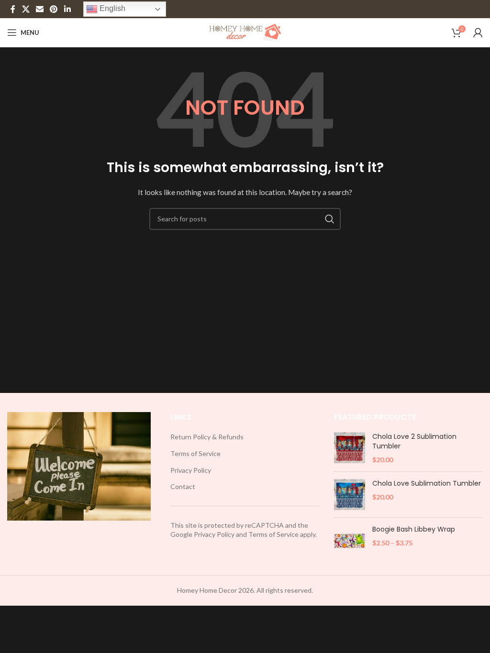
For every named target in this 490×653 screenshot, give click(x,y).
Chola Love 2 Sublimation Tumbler (414, 441)
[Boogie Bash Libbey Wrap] (349, 540)
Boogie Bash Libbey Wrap (413, 529)
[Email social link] (39, 9)
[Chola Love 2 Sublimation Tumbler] (349, 448)
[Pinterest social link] (54, 9)
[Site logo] (245, 32)
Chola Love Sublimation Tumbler (426, 483)
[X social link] (26, 9)
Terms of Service (195, 453)
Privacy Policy (190, 470)
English (111, 8)
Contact (182, 486)
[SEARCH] (330, 219)
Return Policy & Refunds (207, 437)
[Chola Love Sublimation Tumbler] (349, 494)
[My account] (478, 32)
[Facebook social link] (13, 9)
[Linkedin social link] (67, 9)
